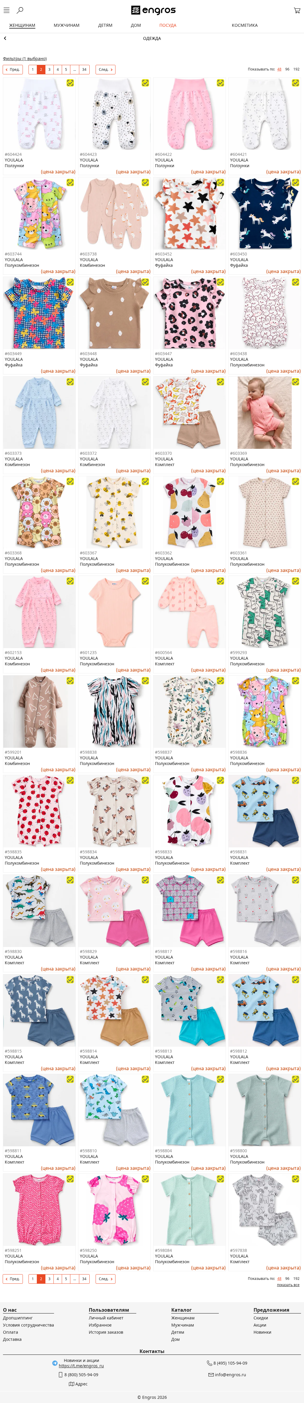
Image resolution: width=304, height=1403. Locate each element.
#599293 (238, 652)
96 (287, 69)
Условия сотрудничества (28, 1325)
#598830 (13, 951)
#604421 (238, 154)
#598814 (88, 1051)
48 (279, 69)
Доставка (12, 1339)
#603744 (13, 254)
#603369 (238, 453)
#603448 (88, 353)
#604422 (163, 154)
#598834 (88, 852)
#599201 (13, 752)
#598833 (163, 852)
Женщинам (182, 1318)
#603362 (163, 553)
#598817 (163, 951)
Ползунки (14, 165)
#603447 (163, 353)
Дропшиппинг (18, 1318)
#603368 (13, 553)
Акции (260, 1325)
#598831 (238, 852)
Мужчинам (182, 1325)
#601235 (88, 652)
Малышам (152, 38)
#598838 (88, 752)
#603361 (238, 553)
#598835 (13, 852)
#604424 (13, 154)
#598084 (163, 1250)
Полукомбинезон (22, 265)
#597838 (238, 1250)
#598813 (163, 1051)
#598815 (13, 1051)
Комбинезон (92, 265)
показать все (288, 1284)
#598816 (238, 951)
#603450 (238, 254)
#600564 (163, 652)
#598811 (13, 1150)
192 (296, 69)
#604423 (88, 154)
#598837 (163, 752)
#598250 (88, 1250)
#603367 (88, 553)
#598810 (88, 1150)
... (74, 69)
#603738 (88, 254)
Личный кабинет (106, 1318)
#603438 (238, 353)
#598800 (238, 1150)
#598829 (88, 951)
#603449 (13, 353)
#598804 (163, 1150)
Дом (175, 1339)
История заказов (106, 1332)
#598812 (238, 1051)
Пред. (15, 69)
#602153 (13, 652)
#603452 (163, 254)
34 (84, 69)
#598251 (13, 1250)
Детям (177, 1332)
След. (103, 69)
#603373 (13, 453)
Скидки (261, 1318)
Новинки (262, 1332)
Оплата (10, 1332)
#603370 (163, 453)
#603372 (88, 453)
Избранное (100, 1325)
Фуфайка (164, 265)
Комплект (165, 464)
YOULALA (14, 160)
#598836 (238, 752)
